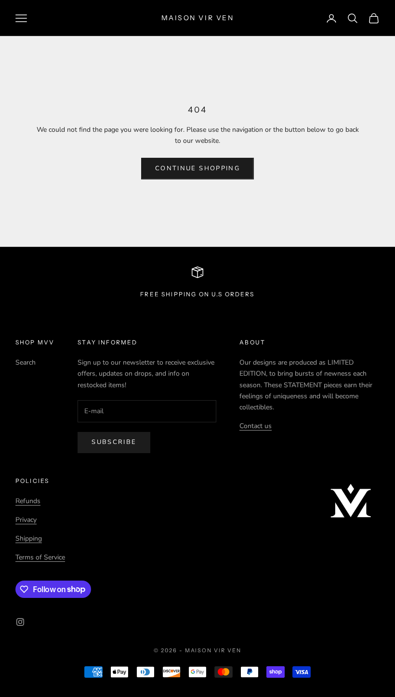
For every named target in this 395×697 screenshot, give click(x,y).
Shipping (28, 538)
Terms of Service (40, 557)
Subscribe (114, 442)
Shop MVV (34, 342)
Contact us (255, 426)
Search (25, 362)
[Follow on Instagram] (20, 622)
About (252, 342)
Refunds (27, 501)
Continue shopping (197, 168)
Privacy (26, 519)
